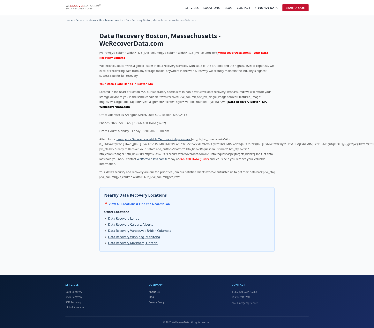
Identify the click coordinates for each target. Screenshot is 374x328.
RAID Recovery (73, 297)
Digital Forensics (74, 307)
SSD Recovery (73, 302)
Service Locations (86, 20)
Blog (228, 8)
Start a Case (295, 7)
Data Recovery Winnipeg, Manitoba (134, 237)
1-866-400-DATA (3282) (244, 292)
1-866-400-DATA (266, 8)
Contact (243, 8)
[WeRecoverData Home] (84, 7)
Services (192, 8)
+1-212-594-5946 (241, 297)
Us (100, 20)
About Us (154, 292)
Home (69, 20)
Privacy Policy (156, 302)
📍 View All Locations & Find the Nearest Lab (137, 204)
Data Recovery (73, 292)
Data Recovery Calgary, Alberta (130, 224)
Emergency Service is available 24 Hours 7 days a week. (153, 139)
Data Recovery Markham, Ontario (133, 243)
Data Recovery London (124, 218)
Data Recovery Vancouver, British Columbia (139, 231)
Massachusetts (114, 20)
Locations (211, 8)
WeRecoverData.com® (152, 159)
